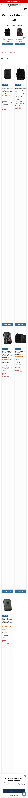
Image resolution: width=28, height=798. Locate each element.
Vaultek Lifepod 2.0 (12, 52)
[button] (14, 59)
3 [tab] (16, 48)
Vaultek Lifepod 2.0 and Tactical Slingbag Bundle (20, 353)
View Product (7, 43)
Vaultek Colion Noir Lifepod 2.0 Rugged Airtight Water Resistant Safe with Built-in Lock (7, 621)
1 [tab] (11, 48)
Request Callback (14, 795)
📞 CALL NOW (14, 791)
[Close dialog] (25, 776)
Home (2, 52)
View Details (7, 324)
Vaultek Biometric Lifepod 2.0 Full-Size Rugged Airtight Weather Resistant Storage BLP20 (7, 90)
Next (24, 38)
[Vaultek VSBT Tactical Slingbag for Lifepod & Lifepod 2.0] (7, 32)
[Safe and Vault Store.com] (14, 5)
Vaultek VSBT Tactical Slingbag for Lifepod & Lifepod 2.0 (20, 89)
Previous (3, 38)
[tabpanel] (7, 36)
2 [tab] (13, 48)
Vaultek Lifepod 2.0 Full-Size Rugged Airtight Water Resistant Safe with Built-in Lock (7, 354)
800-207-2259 (17, 1)
